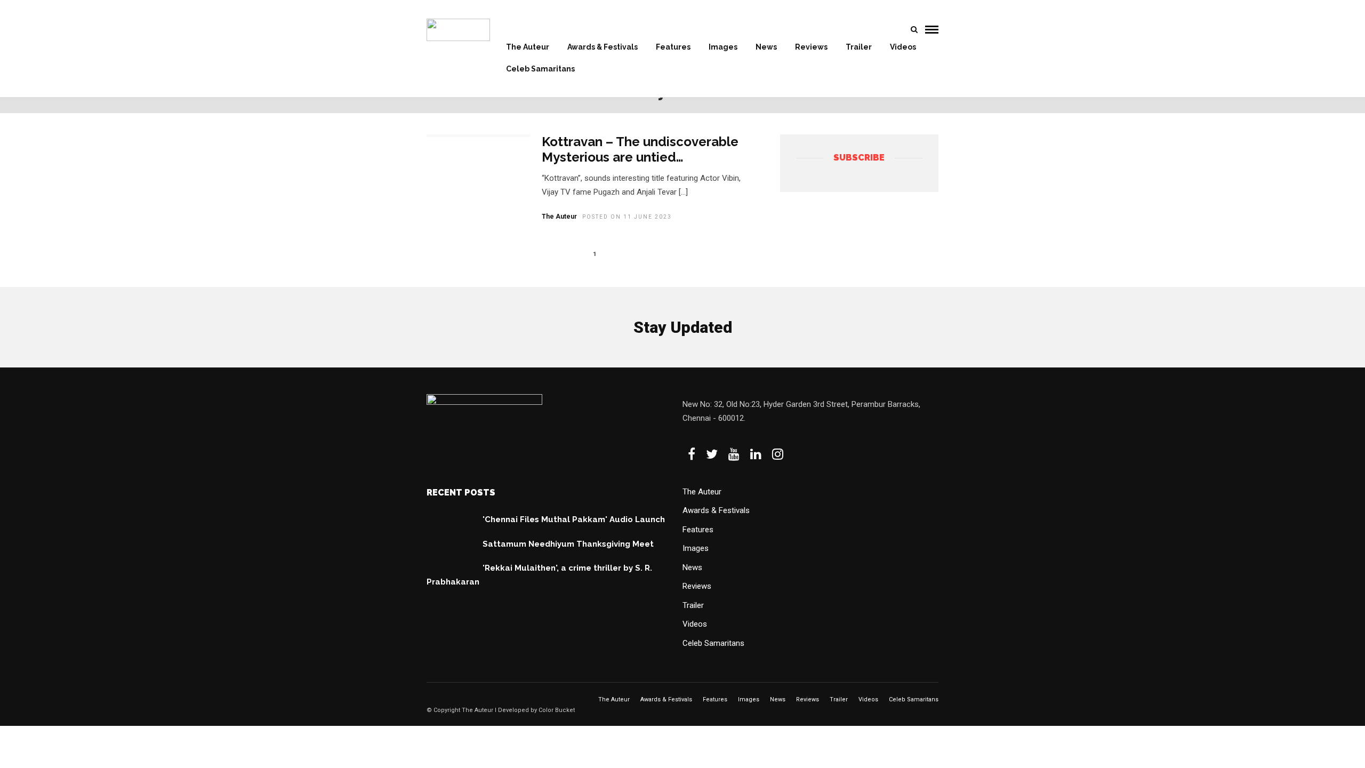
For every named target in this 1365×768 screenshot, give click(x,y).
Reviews (811, 47)
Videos (903, 47)
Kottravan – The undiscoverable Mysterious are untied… (640, 149)
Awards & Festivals (602, 47)
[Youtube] (734, 453)
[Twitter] (712, 453)
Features (673, 47)
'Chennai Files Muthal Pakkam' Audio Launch (574, 519)
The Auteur (527, 47)
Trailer (859, 47)
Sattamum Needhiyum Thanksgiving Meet (568, 544)
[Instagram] (777, 453)
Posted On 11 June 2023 (627, 217)
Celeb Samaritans (540, 69)
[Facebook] (691, 453)
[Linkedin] (755, 453)
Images (723, 47)
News (766, 47)
